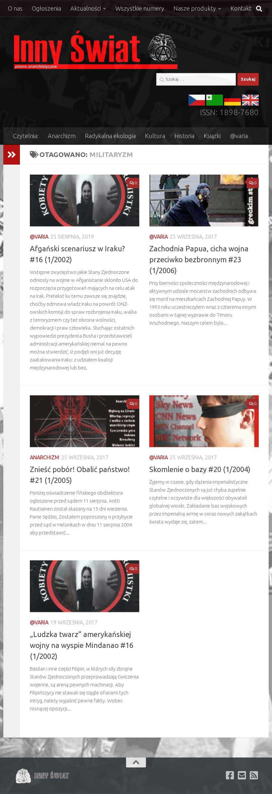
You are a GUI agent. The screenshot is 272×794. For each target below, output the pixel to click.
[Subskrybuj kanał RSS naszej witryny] (254, 775)
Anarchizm (62, 135)
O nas (15, 8)
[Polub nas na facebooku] (230, 775)
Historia (184, 135)
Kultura (155, 135)
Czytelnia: (25, 135)
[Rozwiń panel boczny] (11, 155)
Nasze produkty (194, 8)
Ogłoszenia (46, 8)
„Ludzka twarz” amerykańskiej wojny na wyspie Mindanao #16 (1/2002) (81, 645)
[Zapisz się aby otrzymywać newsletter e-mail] (242, 775)
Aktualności (85, 8)
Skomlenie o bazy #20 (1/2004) (199, 469)
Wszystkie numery (139, 8)
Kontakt (241, 8)
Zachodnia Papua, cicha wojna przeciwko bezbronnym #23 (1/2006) (198, 259)
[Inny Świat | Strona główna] (95, 50)
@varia (239, 135)
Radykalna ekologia (110, 135)
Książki (212, 135)
